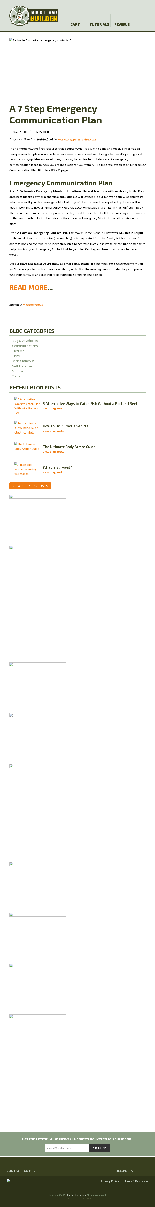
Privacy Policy (110, 1181)
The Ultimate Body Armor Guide (69, 446)
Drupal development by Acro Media (77, 1199)
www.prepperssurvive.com (77, 139)
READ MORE (28, 287)
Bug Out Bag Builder (76, 1195)
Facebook (126, 6)
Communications (25, 346)
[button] (144, 6)
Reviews (122, 24)
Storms (17, 371)
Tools (16, 376)
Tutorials (99, 24)
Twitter (133, 6)
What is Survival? (57, 467)
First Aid (18, 351)
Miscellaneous (33, 304)
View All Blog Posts (30, 486)
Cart (75, 24)
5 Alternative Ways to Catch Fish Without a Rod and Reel (90, 403)
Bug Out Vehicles (25, 340)
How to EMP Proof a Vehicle (65, 426)
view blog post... (53, 408)
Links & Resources (136, 1181)
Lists (16, 356)
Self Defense (22, 366)
